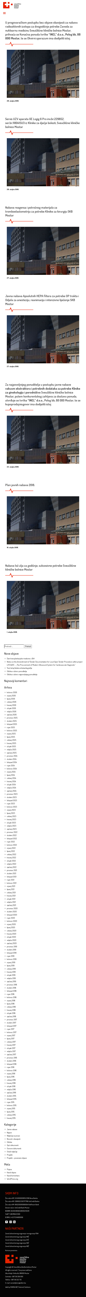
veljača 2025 (11, 749)
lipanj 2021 (10, 889)
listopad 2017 (11, 1026)
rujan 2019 (10, 956)
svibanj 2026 (11, 702)
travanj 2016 (11, 1083)
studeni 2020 (12, 911)
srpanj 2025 (11, 733)
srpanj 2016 (11, 1073)
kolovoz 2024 (12, 768)
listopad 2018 (11, 991)
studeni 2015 (11, 1095)
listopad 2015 (11, 1099)
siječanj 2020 (12, 943)
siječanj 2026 (12, 714)
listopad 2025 (12, 724)
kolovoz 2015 (11, 1105)
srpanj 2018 (11, 1000)
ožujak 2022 (11, 860)
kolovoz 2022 (12, 845)
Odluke (9, 1142)
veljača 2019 (11, 978)
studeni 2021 (11, 873)
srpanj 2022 (11, 848)
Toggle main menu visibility (4, 12)
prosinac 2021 (12, 870)
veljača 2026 (11, 711)
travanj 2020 (11, 933)
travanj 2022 (11, 857)
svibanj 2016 (11, 1080)
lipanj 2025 (11, 737)
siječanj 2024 (11, 791)
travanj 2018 (11, 1010)
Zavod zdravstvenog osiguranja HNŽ (17, 1237)
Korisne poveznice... (11, 1250)
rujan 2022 (11, 841)
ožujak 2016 (11, 1086)
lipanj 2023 (11, 813)
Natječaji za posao (13, 1135)
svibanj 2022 (11, 854)
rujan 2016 (10, 1067)
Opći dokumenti (12, 1145)
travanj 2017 (11, 1045)
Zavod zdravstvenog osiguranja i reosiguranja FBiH (21, 1233)
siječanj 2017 (11, 1054)
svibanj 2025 (11, 740)
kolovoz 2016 (11, 1070)
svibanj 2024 (11, 778)
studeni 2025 (12, 721)
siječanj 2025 (12, 752)
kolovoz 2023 (12, 806)
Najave (9, 1132)
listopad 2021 (11, 876)
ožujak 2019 (11, 975)
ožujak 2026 (11, 708)
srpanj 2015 (11, 1108)
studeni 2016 (11, 1060)
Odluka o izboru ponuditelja (17, 671)
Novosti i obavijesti (13, 1139)
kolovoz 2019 (11, 959)
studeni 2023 (12, 797)
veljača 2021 (11, 902)
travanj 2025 (11, 743)
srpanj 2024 (11, 771)
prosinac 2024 (12, 756)
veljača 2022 (11, 864)
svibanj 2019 (11, 968)
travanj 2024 (11, 781)
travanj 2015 (11, 1118)
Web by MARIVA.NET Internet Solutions (18, 1287)
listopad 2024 (12, 762)
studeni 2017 (11, 1022)
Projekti (9, 1154)
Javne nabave (12, 1129)
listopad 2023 (12, 800)
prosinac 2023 (12, 794)
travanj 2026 (11, 705)
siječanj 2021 (11, 905)
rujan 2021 (10, 879)
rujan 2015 (10, 1102)
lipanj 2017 (10, 1038)
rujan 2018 (10, 994)
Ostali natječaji (12, 1151)
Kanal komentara (13, 1175)
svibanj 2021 (11, 892)
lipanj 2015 (10, 1111)
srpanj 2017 (11, 1035)
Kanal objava (11, 1172)
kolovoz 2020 (12, 921)
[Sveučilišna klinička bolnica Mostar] (12, 5)
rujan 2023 (11, 803)
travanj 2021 (11, 895)
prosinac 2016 (12, 1057)
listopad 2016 (11, 1064)
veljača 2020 (11, 940)
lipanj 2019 (10, 965)
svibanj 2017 (11, 1041)
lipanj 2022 (11, 851)
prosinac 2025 (12, 717)
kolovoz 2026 (12, 692)
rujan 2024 (11, 765)
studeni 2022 (12, 835)
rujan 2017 (10, 1029)
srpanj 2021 (11, 886)
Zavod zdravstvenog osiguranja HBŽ (17, 1246)
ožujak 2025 (11, 746)
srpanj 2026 (11, 695)
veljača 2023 (11, 825)
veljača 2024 (11, 787)
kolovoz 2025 (12, 730)
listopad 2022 (12, 838)
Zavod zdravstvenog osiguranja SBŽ (17, 1243)
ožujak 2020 (11, 937)
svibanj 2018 (11, 1006)
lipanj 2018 (10, 1003)
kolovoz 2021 (11, 883)
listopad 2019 (11, 952)
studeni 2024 (11, 759)
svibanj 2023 (11, 816)
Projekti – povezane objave (17, 1158)
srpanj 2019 (11, 962)
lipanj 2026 (11, 698)
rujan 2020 (11, 918)
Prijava (9, 1169)
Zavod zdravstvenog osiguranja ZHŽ (17, 1240)
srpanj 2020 (11, 924)
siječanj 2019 (11, 981)
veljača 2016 (11, 1089)
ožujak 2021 (11, 899)
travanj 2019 (11, 972)
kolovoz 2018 (11, 997)
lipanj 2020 (11, 927)
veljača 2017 (11, 1051)
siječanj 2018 (11, 1016)
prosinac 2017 (12, 1019)
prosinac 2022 (12, 832)
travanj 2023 (11, 819)
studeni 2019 (11, 949)
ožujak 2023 (11, 822)
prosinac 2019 (12, 946)
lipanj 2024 (11, 775)
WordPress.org (12, 1178)
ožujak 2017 (11, 1048)
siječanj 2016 (11, 1092)
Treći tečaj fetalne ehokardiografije (19, 668)
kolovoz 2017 (11, 1032)
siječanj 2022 (11, 867)
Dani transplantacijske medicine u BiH (21, 658)
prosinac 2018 (12, 984)
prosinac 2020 (12, 908)
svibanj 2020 (11, 930)
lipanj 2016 (10, 1076)
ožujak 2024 (11, 784)
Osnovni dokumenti (14, 1148)
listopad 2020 (12, 914)
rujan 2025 (11, 727)
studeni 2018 (11, 987)
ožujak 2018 (11, 1013)
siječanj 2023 (12, 829)
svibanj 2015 (11, 1114)
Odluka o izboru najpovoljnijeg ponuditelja (22, 674)
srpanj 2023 (11, 810)
